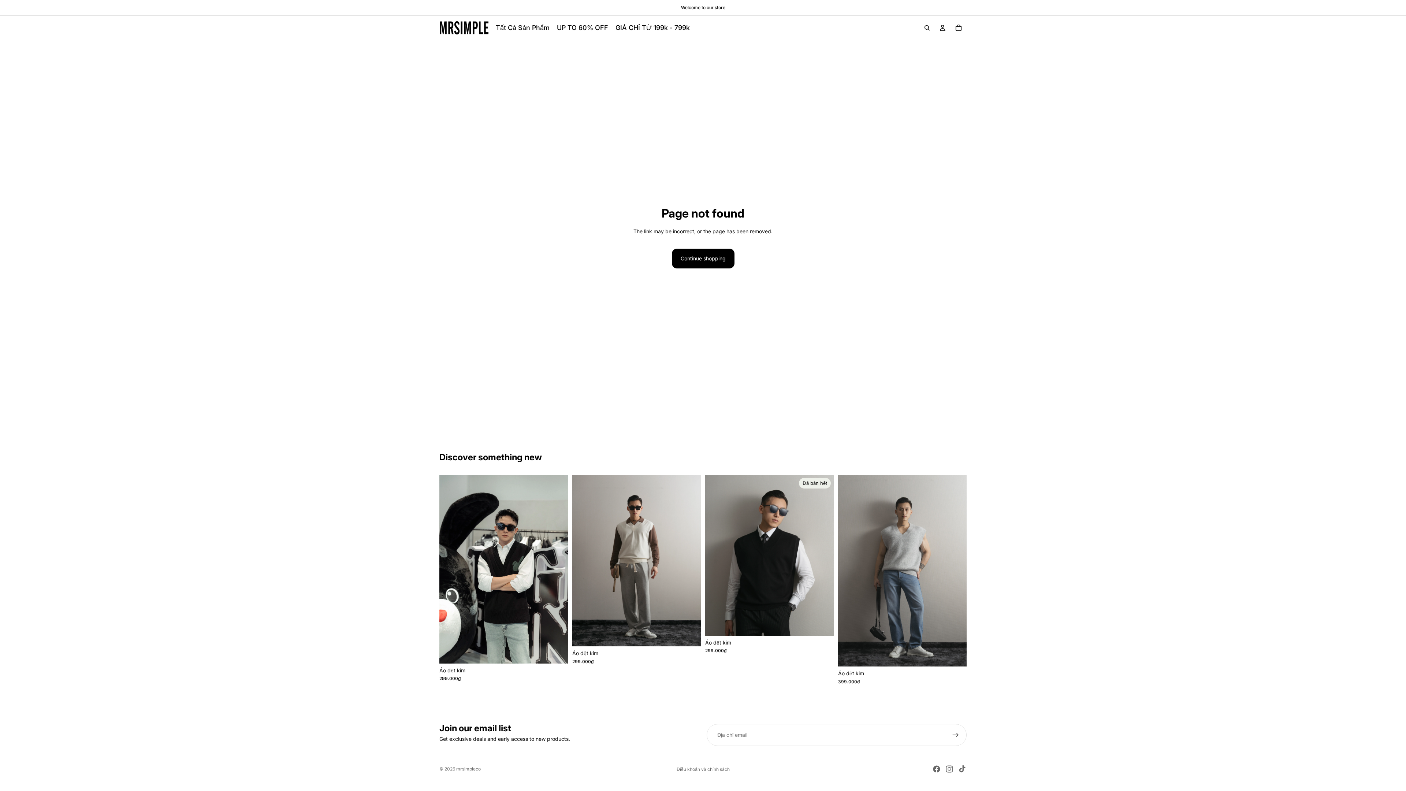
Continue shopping (703, 258)
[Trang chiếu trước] (450, 569)
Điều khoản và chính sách (703, 769)
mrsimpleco (468, 769)
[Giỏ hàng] (959, 28)
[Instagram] (949, 769)
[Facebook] (936, 769)
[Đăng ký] (955, 735)
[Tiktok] (962, 769)
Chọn (562, 652)
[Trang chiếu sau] (557, 569)
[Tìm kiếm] (927, 28)
